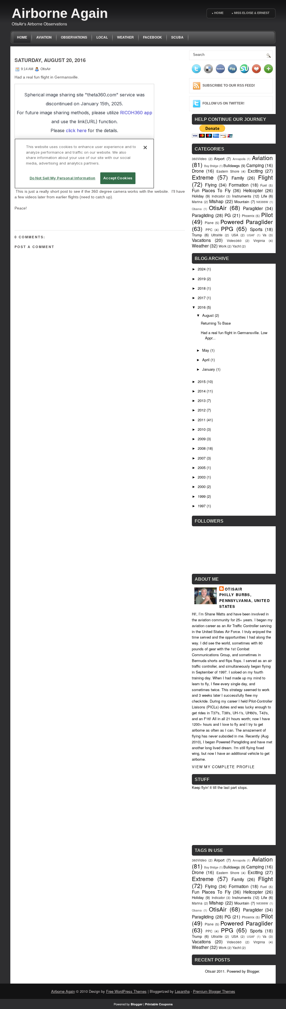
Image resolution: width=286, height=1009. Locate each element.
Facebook (152, 37)
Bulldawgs (231, 165)
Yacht (236, 246)
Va (264, 235)
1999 (202, 496)
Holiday (198, 196)
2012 (202, 410)
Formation (239, 185)
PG (228, 215)
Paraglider (253, 208)
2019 (202, 278)
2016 (202, 307)
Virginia (259, 240)
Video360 (234, 240)
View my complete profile (223, 766)
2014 (202, 391)
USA (235, 235)
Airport (219, 158)
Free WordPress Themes (126, 991)
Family (238, 178)
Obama (197, 209)
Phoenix (248, 215)
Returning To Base (216, 323)
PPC (209, 229)
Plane (209, 222)
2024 (202, 269)
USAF (251, 235)
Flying (211, 185)
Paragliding (203, 215)
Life (264, 196)
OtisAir (218, 207)
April (205, 359)
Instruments (241, 196)
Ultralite (217, 235)
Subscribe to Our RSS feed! (228, 85)
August (208, 315)
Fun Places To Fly (211, 190)
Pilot (267, 214)
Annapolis (239, 159)
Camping (255, 165)
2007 (202, 458)
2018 (202, 288)
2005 (202, 467)
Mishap (216, 201)
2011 (202, 419)
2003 (202, 477)
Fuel (263, 185)
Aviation (44, 37)
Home (218, 13)
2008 (202, 448)
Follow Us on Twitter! (223, 103)
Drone (198, 171)
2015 (202, 381)
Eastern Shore (227, 171)
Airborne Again (60, 13)
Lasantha (182, 991)
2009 (202, 438)
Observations (74, 37)
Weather (125, 37)
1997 (202, 505)
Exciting (255, 171)
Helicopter (253, 190)
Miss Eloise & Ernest (252, 13)
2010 (202, 429)
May (205, 350)
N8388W (262, 202)
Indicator (218, 196)
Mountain (241, 201)
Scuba (177, 37)
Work (223, 246)
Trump (197, 234)
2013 (202, 400)
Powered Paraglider (246, 221)
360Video (199, 158)
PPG (227, 228)
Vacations (201, 240)
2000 (202, 486)
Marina (197, 201)
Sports (256, 229)
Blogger (253, 971)
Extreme (203, 177)
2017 (202, 297)
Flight (265, 177)
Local (102, 37)
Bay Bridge (211, 166)
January (208, 369)
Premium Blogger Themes (214, 991)
